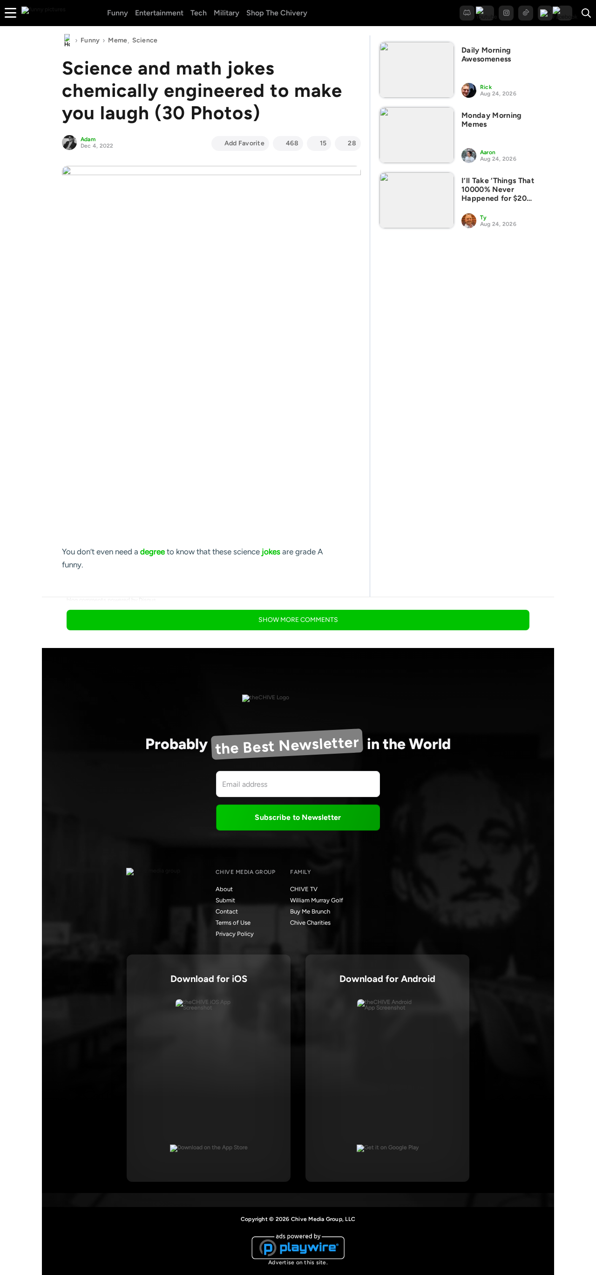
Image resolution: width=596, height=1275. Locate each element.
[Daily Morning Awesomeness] (416, 70)
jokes (271, 551)
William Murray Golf (316, 900)
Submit (225, 900)
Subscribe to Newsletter (298, 817)
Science (145, 40)
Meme (117, 40)
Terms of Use (233, 922)
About (224, 889)
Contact (227, 911)
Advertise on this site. (298, 1262)
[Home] (67, 40)
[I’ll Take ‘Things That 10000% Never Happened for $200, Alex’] (416, 200)
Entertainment (159, 12)
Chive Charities (310, 922)
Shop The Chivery (276, 12)
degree (152, 551)
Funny (117, 12)
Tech (198, 12)
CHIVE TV (304, 889)
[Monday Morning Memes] (416, 135)
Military (226, 12)
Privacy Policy (235, 933)
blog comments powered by (111, 600)
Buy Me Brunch (310, 911)
